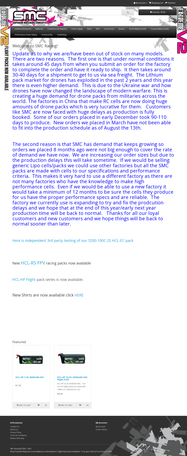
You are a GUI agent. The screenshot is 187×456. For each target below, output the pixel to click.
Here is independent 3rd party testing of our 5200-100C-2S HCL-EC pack (72, 240)
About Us (14, 429)
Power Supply (77, 29)
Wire (98, 29)
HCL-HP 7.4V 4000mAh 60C (29, 377)
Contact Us (14, 426)
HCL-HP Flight (24, 279)
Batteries (39, 29)
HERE (79, 295)
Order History (101, 429)
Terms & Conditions (18, 435)
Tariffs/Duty (62, 34)
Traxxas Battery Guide (160, 29)
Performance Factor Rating (26, 34)
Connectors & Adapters (57, 29)
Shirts (89, 29)
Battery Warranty (17, 438)
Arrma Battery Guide (137, 29)
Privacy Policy (15, 432)
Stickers (121, 29)
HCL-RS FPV (33, 263)
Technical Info (47, 34)
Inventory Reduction (23, 29)
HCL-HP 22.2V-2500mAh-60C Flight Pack (72, 378)
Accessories (109, 29)
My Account (100, 426)
